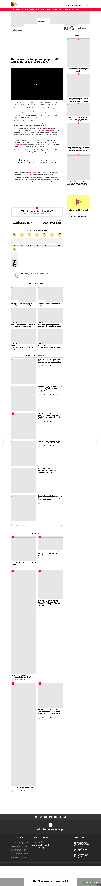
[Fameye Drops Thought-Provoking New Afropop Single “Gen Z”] (23, 453)
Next (89, 22)
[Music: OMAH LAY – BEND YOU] (23, 734)
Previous (11, 22)
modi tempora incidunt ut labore (45, 130)
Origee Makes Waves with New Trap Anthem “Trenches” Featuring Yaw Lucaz (49, 470)
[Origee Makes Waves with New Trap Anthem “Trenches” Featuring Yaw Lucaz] (23, 480)
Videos (48, 9)
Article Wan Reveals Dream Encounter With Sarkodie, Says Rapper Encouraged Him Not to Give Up (69, 28)
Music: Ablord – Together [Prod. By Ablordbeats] (80, 850)
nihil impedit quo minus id (42, 110)
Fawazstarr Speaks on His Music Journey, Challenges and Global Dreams (79, 70)
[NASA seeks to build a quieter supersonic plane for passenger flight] (23, 336)
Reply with (61, 525)
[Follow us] (87, 9)
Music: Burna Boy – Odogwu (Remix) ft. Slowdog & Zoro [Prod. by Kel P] (81, 856)
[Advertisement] (37, 45)
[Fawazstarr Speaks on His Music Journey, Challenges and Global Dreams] (17, 19)
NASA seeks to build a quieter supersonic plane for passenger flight (22, 347)
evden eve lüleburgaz (78, 848)
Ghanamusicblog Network (78, 210)
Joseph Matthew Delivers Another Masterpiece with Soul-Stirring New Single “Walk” (50, 497)
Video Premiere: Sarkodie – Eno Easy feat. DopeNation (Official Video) (44, 20)
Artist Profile (40, 9)
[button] (91, 883)
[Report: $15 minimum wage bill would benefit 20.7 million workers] (1, 443)
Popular (75, 5)
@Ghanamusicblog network (40, 845)
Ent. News (54, 9)
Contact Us (75, 9)
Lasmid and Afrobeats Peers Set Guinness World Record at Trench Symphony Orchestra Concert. (82, 844)
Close (99, 880)
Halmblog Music (77, 853)
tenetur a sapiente (32, 172)
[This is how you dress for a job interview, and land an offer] (99, 443)
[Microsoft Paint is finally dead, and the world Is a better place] (50, 336)
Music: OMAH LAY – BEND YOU (22, 788)
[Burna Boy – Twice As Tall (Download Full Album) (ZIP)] (23, 622)
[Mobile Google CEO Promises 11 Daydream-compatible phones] (50, 294)
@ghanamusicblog (79, 211)
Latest (69, 5)
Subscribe (40, 847)
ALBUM (61, 9)
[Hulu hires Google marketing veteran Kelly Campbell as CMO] (50, 315)
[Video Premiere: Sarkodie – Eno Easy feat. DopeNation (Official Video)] (43, 14)
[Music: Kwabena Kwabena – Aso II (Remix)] (23, 548)
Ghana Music (15, 9)
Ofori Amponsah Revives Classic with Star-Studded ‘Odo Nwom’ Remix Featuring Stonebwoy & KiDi (83, 27)
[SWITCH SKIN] (84, 9)
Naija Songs (24, 9)
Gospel (32, 9)
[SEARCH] (89, 9)
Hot (80, 5)
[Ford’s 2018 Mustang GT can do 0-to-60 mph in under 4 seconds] (23, 315)
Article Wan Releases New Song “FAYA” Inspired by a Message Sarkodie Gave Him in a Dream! (49, 361)
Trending (86, 5)
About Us (67, 9)
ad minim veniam (46, 179)
